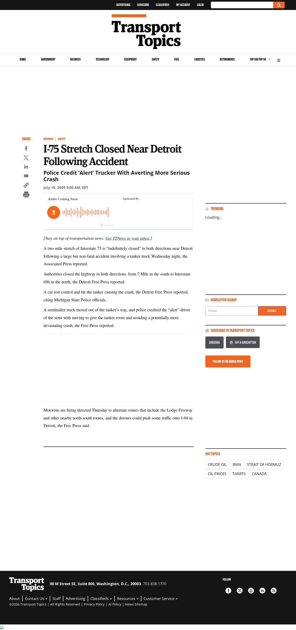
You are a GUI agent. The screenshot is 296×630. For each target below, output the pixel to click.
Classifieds (162, 5)
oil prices (217, 473)
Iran (237, 464)
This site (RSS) (274, 590)
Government (48, 59)
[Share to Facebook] (26, 149)
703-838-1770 (154, 583)
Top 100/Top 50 (258, 59)
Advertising (123, 5)
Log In (200, 5)
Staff (56, 598)
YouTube (251, 590)
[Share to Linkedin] (26, 167)
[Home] (148, 31)
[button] (26, 186)
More (278, 59)
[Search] (279, 5)
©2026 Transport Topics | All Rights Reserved (44, 604)
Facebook (228, 590)
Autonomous (227, 59)
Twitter (240, 590)
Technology (102, 59)
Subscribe (143, 5)
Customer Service (159, 598)
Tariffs (239, 473)
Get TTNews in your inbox (127, 238)
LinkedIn (262, 590)
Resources (126, 598)
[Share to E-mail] (26, 176)
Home (23, 59)
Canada (259, 473)
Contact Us (35, 598)
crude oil (217, 464)
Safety (155, 59)
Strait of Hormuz (264, 464)
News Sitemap (136, 604)
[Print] (26, 195)
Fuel (176, 59)
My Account (183, 5)
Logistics (199, 59)
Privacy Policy (94, 604)
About (14, 598)
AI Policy (114, 604)
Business (75, 59)
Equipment (130, 59)
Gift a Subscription (245, 342)
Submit (272, 311)
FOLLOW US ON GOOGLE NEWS (228, 361)
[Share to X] (26, 158)
